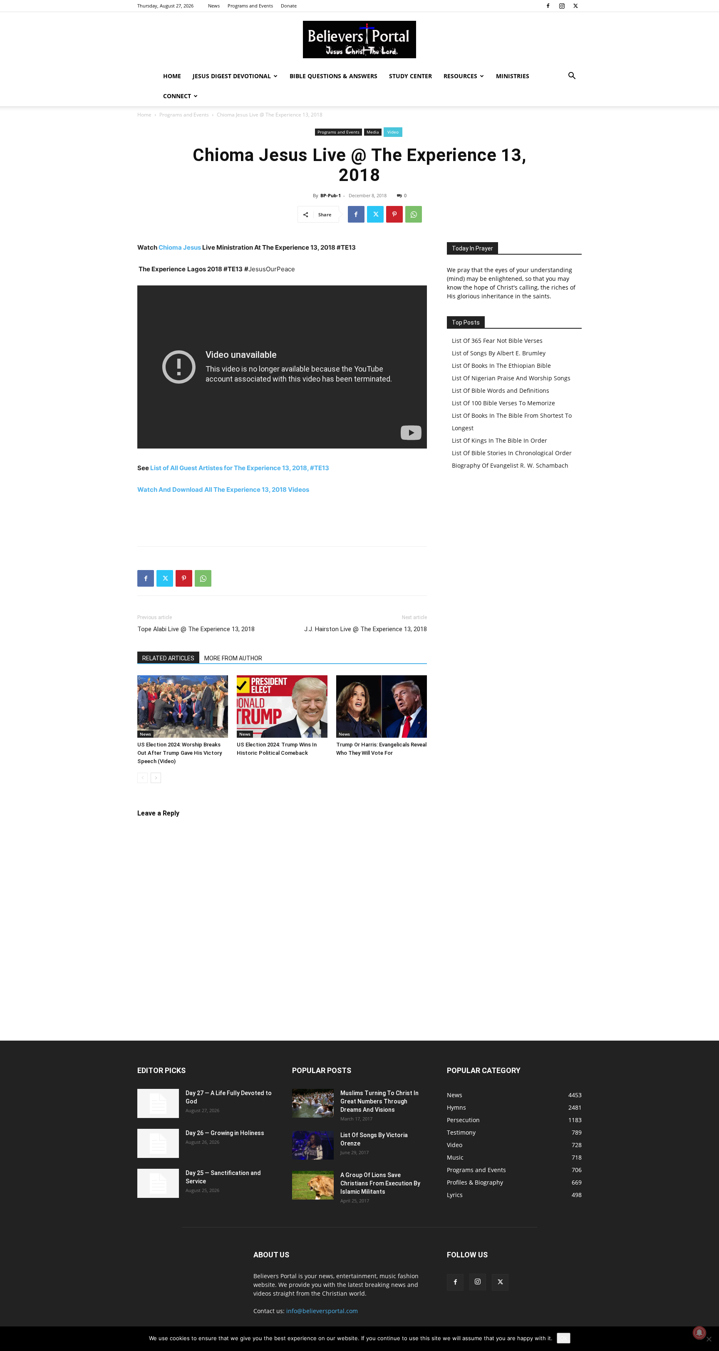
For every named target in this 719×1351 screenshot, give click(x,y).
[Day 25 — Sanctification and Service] (158, 1183)
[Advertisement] (282, 518)
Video (393, 132)
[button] (572, 77)
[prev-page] (142, 778)
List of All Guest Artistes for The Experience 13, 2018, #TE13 (239, 468)
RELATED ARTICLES (168, 658)
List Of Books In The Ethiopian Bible (501, 365)
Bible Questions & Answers (333, 76)
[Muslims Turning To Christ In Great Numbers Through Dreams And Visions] (313, 1103)
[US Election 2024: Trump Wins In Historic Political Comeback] (282, 706)
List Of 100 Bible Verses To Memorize (503, 403)
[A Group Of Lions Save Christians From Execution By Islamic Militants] (313, 1185)
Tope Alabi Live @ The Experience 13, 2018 (196, 629)
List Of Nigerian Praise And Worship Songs (511, 378)
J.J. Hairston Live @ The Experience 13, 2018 (365, 629)
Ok (563, 1338)
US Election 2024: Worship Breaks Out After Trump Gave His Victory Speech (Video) (179, 752)
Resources (460, 76)
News (214, 5)
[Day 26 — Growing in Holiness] (158, 1143)
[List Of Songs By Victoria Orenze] (313, 1145)
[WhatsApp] (413, 214)
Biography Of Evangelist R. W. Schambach (510, 465)
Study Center (410, 76)
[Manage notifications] (699, 1332)
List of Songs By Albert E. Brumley (498, 353)
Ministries (512, 76)
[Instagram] (561, 6)
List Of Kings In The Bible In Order (499, 440)
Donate (289, 5)
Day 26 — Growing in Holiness (225, 1133)
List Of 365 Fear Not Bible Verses (497, 341)
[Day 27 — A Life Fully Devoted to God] (158, 1103)
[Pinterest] (394, 214)
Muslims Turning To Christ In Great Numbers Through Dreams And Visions (379, 1101)
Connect (177, 96)
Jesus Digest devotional (232, 76)
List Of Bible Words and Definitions (500, 390)
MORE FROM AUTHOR (233, 658)
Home (172, 76)
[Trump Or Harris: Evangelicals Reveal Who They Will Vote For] (381, 706)
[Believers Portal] (359, 39)
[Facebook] (548, 6)
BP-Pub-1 (330, 195)
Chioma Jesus (180, 247)
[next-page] (156, 778)
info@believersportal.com (322, 1311)
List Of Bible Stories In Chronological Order (512, 453)
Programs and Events (250, 5)
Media (373, 132)
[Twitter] (575, 6)
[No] (708, 1339)
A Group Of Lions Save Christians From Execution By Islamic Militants (380, 1183)
